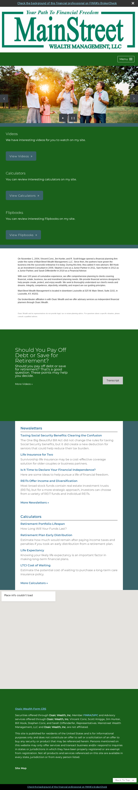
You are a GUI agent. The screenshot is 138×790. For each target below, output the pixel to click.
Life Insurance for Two (36, 454)
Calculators (30, 516)
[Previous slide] (4, 98)
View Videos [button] (19, 156)
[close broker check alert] (133, 3)
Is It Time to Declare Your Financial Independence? (58, 469)
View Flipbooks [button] (22, 235)
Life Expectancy (32, 550)
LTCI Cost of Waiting (35, 565)
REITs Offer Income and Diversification (48, 481)
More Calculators (34, 583)
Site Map (21, 768)
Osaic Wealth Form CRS (30, 708)
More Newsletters (34, 502)
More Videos (24, 384)
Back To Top (123, 780)
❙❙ (73, 117)
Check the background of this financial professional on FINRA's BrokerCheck (67, 3)
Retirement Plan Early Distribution (46, 535)
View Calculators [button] (23, 195)
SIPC (95, 715)
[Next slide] (134, 98)
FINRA (87, 715)
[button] (126, 59)
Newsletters (31, 428)
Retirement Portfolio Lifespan (42, 524)
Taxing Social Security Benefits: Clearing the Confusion (61, 435)
